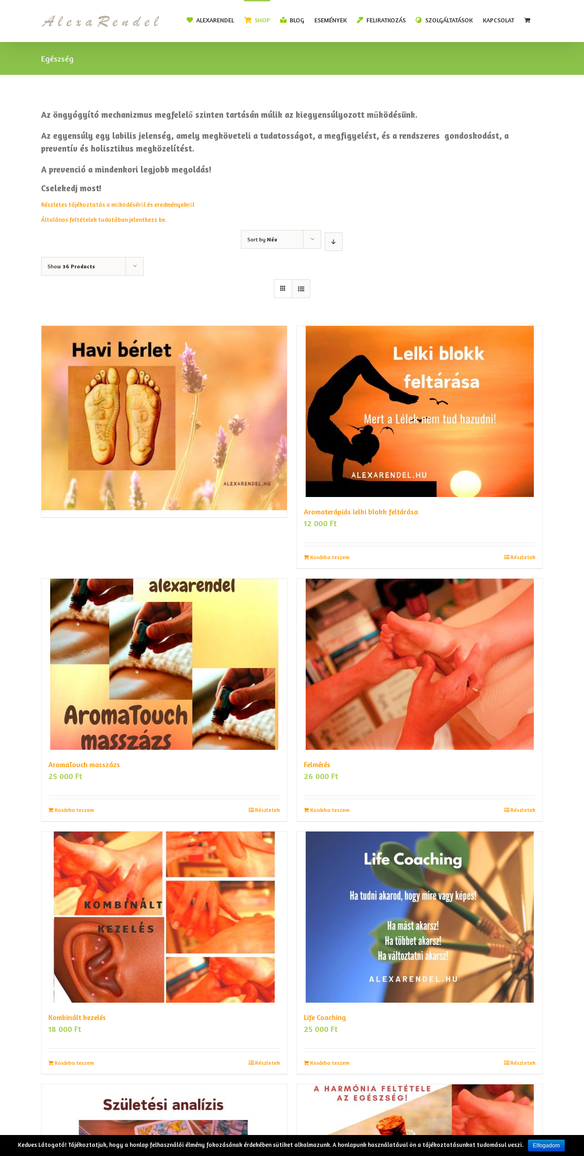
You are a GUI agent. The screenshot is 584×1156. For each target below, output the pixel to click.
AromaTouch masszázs (84, 764)
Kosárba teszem (329, 557)
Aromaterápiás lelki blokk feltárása (361, 511)
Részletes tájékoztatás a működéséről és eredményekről (118, 204)
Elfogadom (546, 1145)
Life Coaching (325, 1017)
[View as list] (301, 289)
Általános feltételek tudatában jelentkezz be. (104, 219)
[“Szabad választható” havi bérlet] (164, 386)
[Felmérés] (419, 664)
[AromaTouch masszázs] (164, 664)
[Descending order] (334, 241)
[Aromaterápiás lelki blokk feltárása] (419, 411)
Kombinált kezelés (77, 1017)
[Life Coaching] (419, 917)
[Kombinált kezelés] (164, 917)
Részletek (523, 557)
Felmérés (317, 764)
